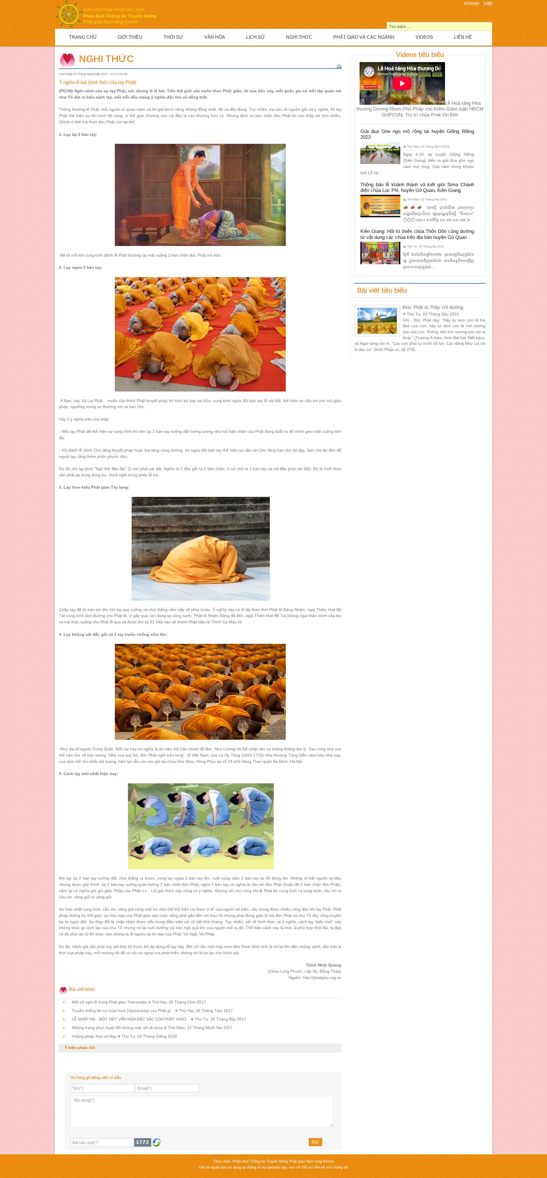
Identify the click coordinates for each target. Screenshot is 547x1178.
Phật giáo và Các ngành (364, 37)
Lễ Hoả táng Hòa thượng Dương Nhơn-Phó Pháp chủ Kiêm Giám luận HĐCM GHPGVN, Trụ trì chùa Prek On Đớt (419, 109)
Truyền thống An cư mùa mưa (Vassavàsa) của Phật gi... (123, 1011)
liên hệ (320, 1167)
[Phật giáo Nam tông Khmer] (69, 14)
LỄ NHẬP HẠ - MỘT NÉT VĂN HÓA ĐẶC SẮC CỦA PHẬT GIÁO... (130, 1019)
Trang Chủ (83, 37)
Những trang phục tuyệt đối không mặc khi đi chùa (117, 1028)
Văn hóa (214, 37)
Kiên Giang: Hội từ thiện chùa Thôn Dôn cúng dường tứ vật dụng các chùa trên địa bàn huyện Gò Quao (417, 234)
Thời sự (173, 37)
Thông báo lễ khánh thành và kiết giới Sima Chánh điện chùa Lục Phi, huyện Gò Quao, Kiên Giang (417, 187)
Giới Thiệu (130, 37)
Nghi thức (299, 37)
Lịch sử (255, 37)
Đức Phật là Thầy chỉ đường (433, 307)
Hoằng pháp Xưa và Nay (94, 1036)
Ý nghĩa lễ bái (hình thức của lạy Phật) (97, 82)
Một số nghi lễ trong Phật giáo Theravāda (109, 1002)
